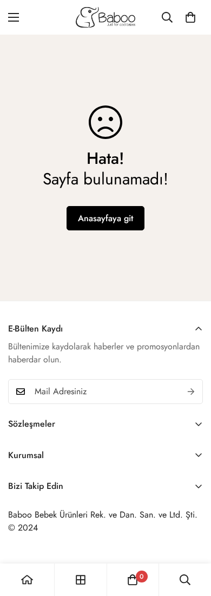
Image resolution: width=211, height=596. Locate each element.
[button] (190, 17)
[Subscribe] (191, 391)
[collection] (80, 579)
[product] (27, 579)
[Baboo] (105, 17)
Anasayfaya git (105, 218)
